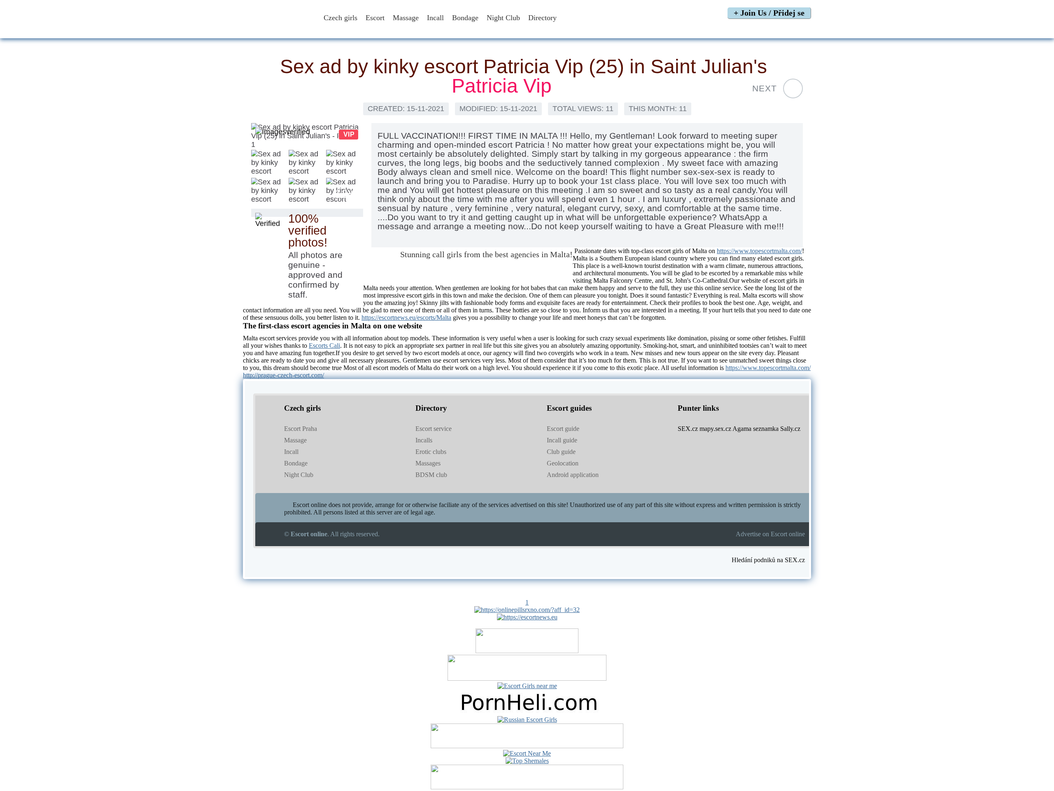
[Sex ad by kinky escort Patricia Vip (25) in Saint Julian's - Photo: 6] (307, 191)
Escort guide (563, 428)
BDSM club (431, 474)
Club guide (561, 451)
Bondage (465, 18)
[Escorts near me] (527, 685)
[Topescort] (527, 745)
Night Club (503, 18)
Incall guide (562, 440)
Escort (375, 18)
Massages (428, 463)
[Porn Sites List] (527, 712)
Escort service (433, 428)
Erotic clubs (430, 451)
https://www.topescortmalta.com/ (759, 250)
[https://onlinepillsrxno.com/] (527, 609)
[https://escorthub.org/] (527, 650)
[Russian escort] (527, 719)
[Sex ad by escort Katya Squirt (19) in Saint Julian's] (793, 88)
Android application (573, 474)
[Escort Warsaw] (527, 787)
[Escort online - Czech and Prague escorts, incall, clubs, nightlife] (277, 29)
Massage (406, 18)
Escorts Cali (324, 345)
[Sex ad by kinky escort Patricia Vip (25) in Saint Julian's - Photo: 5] (269, 191)
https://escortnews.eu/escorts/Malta (406, 317)
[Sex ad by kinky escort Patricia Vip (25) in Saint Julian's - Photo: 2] (269, 163)
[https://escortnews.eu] (527, 617)
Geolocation (562, 463)
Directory (543, 18)
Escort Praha (300, 428)
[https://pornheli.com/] (527, 678)
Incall (435, 18)
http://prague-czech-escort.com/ (283, 375)
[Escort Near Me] (527, 753)
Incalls (423, 440)
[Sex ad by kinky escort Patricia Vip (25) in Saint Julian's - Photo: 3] (307, 163)
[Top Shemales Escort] (527, 760)
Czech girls (340, 18)
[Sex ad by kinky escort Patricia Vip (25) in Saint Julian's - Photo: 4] (344, 163)
